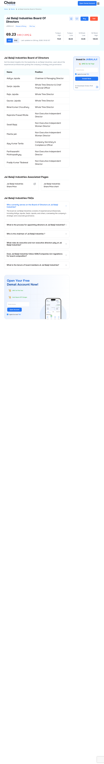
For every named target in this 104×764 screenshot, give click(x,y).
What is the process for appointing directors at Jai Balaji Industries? (36, 225)
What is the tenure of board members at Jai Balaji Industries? (33, 265)
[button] (71, 19)
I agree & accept (15, 314)
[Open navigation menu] (98, 3)
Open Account (14, 309)
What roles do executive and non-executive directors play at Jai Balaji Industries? (34, 244)
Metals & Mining (21, 26)
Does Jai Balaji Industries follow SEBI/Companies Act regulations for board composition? (34, 255)
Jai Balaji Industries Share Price (15, 185)
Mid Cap (32, 26)
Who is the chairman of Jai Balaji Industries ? (26, 234)
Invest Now (86, 79)
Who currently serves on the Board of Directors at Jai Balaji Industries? (32, 206)
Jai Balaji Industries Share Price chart (52, 185)
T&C (19, 314)
